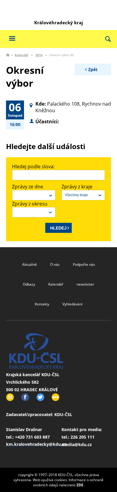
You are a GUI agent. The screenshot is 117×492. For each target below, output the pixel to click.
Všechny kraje (76, 195)
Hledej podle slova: (33, 166)
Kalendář (21, 55)
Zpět (93, 69)
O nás (55, 264)
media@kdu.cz (77, 444)
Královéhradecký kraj (58, 23)
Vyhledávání (72, 304)
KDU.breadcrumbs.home (8, 54)
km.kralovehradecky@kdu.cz (36, 444)
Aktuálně (29, 264)
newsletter (85, 284)
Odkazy (29, 284)
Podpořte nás (84, 264)
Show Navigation (12, 38)
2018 (39, 55)
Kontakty (42, 304)
